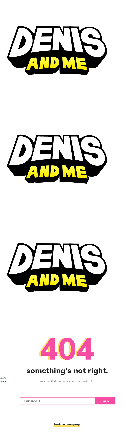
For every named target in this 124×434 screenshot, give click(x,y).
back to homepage (67, 424)
